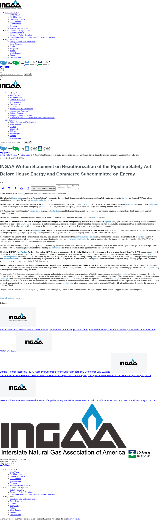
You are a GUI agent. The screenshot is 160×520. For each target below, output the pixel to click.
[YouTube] (8, 67)
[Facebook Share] (15, 188)
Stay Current (10, 39)
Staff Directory (16, 17)
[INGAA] (11, 8)
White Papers (15, 53)
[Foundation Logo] (139, 457)
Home (2, 155)
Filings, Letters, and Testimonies (23, 42)
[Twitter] (1, 67)
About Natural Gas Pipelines (16, 30)
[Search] (2, 69)
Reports (13, 55)
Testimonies (24, 155)
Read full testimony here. (10, 298)
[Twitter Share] (3, 188)
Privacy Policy (74, 519)
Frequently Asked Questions (21, 35)
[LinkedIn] (6, 67)
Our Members (15, 21)
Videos (13, 51)
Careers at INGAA (17, 19)
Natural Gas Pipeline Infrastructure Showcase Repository (32, 37)
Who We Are (15, 15)
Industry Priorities (17, 33)
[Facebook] (3, 67)
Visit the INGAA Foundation (21, 28)
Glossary (13, 26)
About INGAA (11, 12)
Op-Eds (13, 46)
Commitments (15, 24)
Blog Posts (14, 48)
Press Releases (16, 44)
